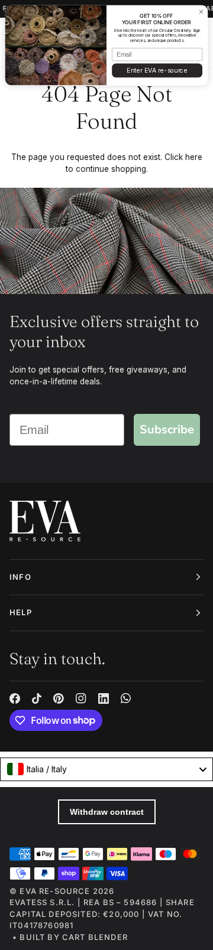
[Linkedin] (103, 698)
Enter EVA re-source (157, 70)
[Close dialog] (200, 11)
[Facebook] (14, 698)
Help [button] (20, 612)
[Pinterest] (58, 698)
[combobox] (106, 769)
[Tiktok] (36, 698)
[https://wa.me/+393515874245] (126, 698)
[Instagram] (81, 698)
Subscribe (167, 430)
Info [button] (20, 577)
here (193, 157)
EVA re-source (55, 891)
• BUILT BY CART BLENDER (70, 937)
